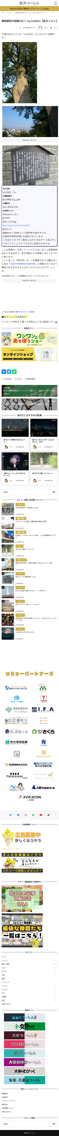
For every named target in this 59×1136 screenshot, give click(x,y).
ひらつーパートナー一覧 (10, 849)
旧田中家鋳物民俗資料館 (23, 263)
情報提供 (5, 1093)
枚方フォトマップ (22, 312)
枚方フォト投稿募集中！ (16, 316)
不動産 (4, 997)
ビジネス (5, 989)
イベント (5, 986)
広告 (3, 1000)
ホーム (4, 957)
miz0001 (8, 379)
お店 (3, 975)
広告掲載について (8, 1108)
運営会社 (5, 1104)
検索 (53, 492)
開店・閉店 (5, 964)
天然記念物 (30, 379)
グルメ (4, 968)
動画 (3, 978)
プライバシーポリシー (9, 1101)
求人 (3, 993)
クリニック (5, 982)
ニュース (5, 960)
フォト (55, 28)
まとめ (4, 971)
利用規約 (5, 1097)
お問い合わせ (6, 1004)
